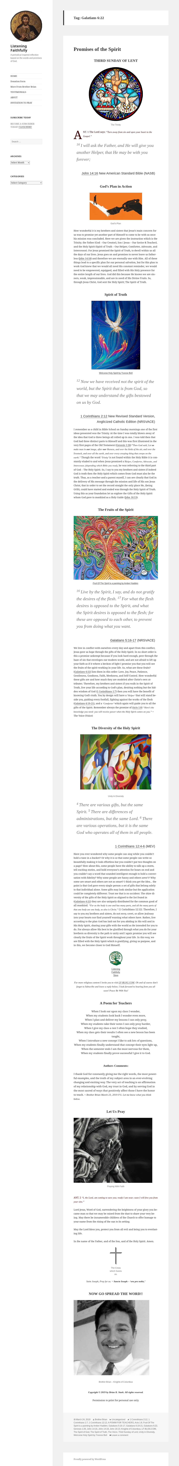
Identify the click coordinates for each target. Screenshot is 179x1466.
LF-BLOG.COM (126, 982)
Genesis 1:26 (123, 445)
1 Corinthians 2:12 (93, 416)
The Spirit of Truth (98, 1432)
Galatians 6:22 (82, 671)
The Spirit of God (81, 1432)
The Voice (112, 1432)
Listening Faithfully (18, 48)
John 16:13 (131, 497)
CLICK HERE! (25, 126)
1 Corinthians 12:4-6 (130, 846)
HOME (13, 76)
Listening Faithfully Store (116, 972)
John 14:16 (90, 173)
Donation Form (17, 81)
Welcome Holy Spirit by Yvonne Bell (116, 373)
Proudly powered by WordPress (90, 1459)
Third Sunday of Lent (128, 1432)
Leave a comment (120, 1435)
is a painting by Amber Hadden (123, 583)
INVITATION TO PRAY (21, 102)
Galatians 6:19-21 (84, 703)
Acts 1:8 (137, 707)
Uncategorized (118, 1419)
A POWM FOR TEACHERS (121, 1423)
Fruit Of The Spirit (101, 583)
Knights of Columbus (131, 1429)
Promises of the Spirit (97, 49)
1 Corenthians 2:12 (138, 1419)
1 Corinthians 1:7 (106, 691)
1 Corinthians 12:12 (98, 1423)
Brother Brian (101, 1419)
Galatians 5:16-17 (123, 640)
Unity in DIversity (146, 1432)
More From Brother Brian (23, 86)
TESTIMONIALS (18, 92)
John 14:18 (85, 258)
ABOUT (14, 97)
